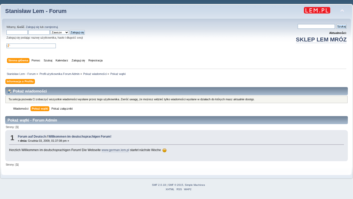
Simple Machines (195, 184)
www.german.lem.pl (115, 150)
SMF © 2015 (175, 184)
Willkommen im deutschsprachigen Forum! (79, 136)
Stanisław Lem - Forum (36, 11)
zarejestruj (51, 27)
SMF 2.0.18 (159, 184)
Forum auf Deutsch (32, 136)
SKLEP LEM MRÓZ (321, 39)
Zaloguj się (32, 27)
